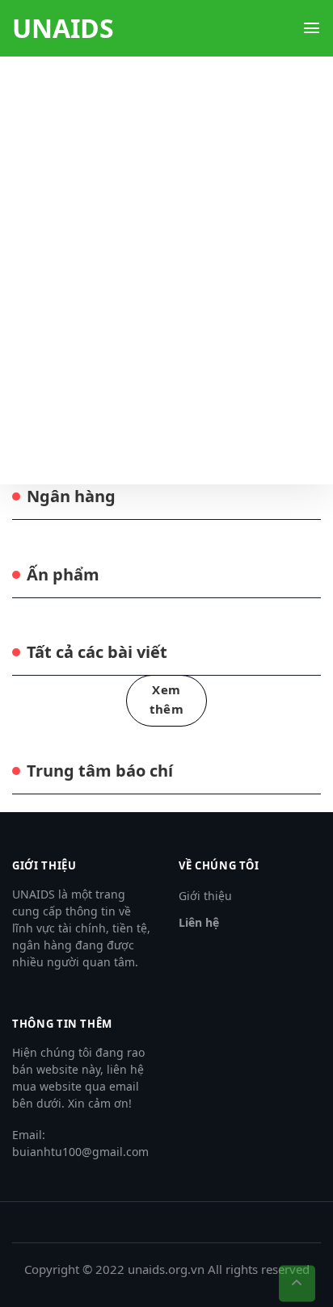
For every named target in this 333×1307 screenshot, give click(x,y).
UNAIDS (63, 28)
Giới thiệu (205, 895)
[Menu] (311, 28)
